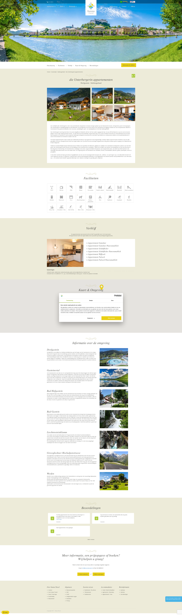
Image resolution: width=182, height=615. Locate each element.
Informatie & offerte (129, 65)
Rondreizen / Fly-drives (90, 590)
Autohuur (123, 590)
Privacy (68, 600)
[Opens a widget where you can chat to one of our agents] (5, 612)
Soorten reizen (88, 587)
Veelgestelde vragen (71, 596)
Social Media (51, 596)
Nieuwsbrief (51, 598)
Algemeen (68, 587)
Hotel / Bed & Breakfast (108, 590)
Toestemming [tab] (69, 300)
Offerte (133, 6)
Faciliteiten (61, 65)
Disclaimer (68, 598)
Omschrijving (51, 65)
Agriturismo (50, 6)
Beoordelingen (94, 65)
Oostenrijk (72, 6)
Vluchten (123, 592)
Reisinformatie (124, 587)
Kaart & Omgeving (81, 65)
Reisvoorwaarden (70, 590)
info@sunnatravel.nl (87, 568)
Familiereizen (87, 594)
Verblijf (70, 65)
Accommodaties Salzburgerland (91, 35)
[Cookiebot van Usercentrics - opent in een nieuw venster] (115, 296)
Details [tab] (91, 300)
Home (48, 72)
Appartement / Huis (107, 594)
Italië (61, 6)
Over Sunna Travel (53, 587)
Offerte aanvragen (98, 574)
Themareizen (87, 592)
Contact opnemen (83, 574)
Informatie (113, 6)
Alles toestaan (111, 318)
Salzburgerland (61, 72)
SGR (67, 592)
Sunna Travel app (52, 594)
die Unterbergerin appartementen (74, 72)
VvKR (67, 594)
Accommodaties (106, 587)
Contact (124, 6)
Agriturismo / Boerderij (108, 592)
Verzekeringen (124, 594)
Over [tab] (112, 300)
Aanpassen (90, 318)
